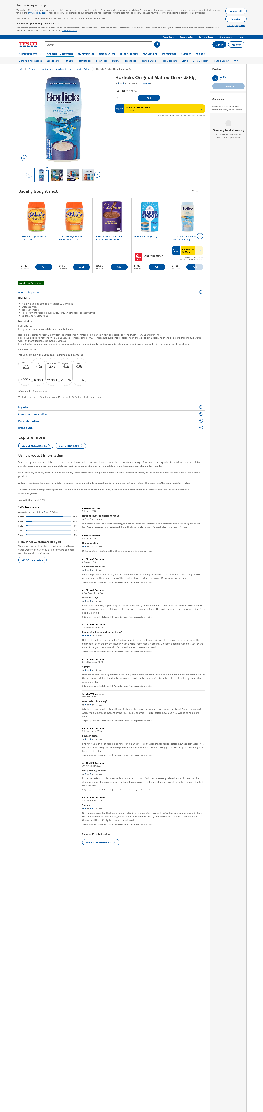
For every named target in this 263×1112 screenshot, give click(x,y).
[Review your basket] (215, 78)
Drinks (32, 69)
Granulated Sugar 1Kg (145, 236)
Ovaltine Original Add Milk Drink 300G (35, 237)
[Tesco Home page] (28, 44)
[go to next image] (97, 175)
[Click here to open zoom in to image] (24, 158)
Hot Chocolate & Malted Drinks (56, 69)
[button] (168, 37)
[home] (20, 69)
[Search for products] (157, 44)
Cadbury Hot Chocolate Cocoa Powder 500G (109, 237)
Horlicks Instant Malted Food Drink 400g (184, 237)
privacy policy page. (37, 12)
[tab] (41, 175)
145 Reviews (144, 83)
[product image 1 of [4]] (63, 119)
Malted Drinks (83, 69)
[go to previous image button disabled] (29, 175)
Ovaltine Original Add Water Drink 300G (70, 237)
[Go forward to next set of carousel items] (200, 236)
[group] (36, 236)
